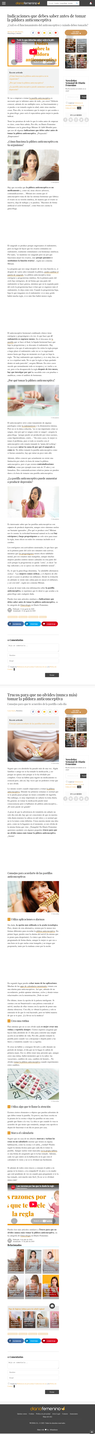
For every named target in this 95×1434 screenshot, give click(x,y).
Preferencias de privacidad (25, 667)
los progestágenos (26, 553)
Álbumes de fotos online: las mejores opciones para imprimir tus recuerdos (70, 43)
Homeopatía (23, 1334)
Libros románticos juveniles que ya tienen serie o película (70, 61)
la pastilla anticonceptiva (39, 98)
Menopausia (23, 617)
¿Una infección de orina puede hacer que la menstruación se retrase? (50, 1292)
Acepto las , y (75, 105)
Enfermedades (12, 617)
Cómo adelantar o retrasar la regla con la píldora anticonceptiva (32, 1266)
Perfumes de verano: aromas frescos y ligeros (82, 47)
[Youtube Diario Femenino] (86, 120)
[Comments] (56, 33)
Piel (11, 1284)
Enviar (52, 675)
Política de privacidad (43, 1414)
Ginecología (25, 605)
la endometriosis (29, 425)
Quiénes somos (22, 1414)
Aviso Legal (56, 1414)
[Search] (76, 3)
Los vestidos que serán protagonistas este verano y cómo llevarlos (83, 62)
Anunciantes (74, 1414)
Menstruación (33, 617)
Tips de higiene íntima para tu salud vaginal (26, 1309)
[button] (9, 4)
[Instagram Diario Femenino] (76, 120)
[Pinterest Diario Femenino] (70, 120)
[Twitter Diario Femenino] (81, 120)
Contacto (65, 1414)
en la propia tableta (49, 1150)
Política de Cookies (71, 108)
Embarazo (43, 617)
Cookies (31, 1414)
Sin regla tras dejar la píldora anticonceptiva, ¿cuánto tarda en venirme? (15, 1266)
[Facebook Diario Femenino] (65, 120)
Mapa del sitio (47, 1417)
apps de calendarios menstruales (33, 986)
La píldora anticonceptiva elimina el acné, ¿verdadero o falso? (15, 1292)
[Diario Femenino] (28, 4)
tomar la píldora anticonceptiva (27, 1061)
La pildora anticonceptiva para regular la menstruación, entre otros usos (32, 1292)
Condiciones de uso (40, 667)
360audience (54, 1430)
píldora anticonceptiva (45, 931)
